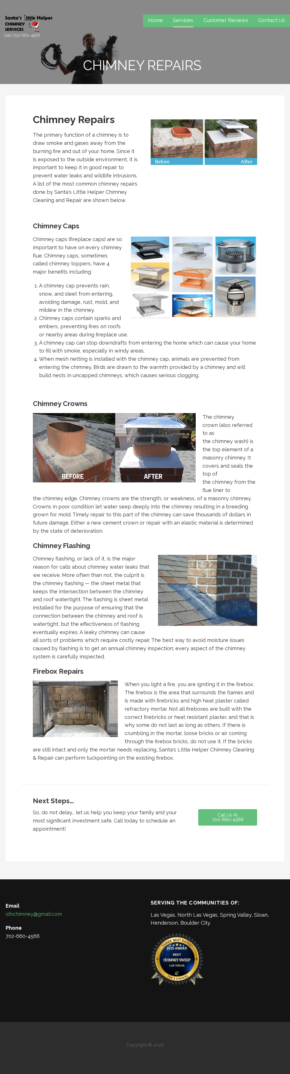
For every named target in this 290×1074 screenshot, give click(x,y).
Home (155, 20)
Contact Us (271, 20)
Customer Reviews (225, 20)
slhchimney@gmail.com (34, 914)
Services (183, 20)
